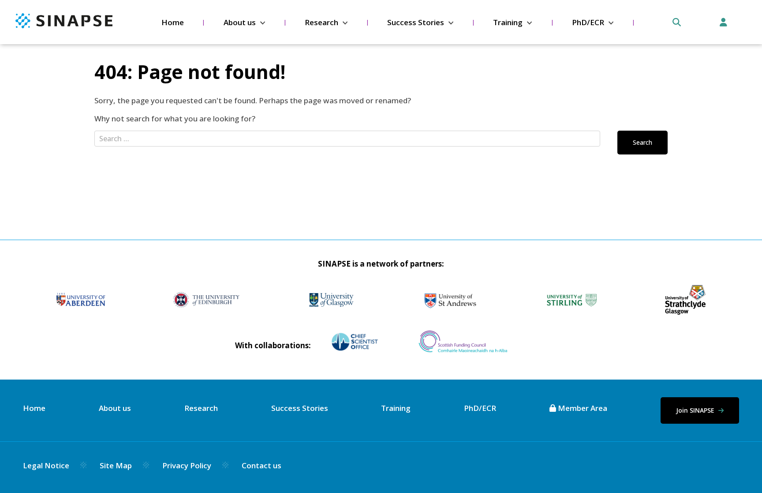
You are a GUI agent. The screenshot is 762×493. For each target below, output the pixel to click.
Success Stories (415, 22)
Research (321, 22)
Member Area (581, 408)
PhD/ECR (588, 22)
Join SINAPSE (696, 410)
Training (508, 22)
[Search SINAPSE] (676, 22)
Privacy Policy (186, 465)
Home (172, 22)
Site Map (116, 465)
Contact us (261, 465)
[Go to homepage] (63, 25)
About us (240, 22)
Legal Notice (46, 465)
